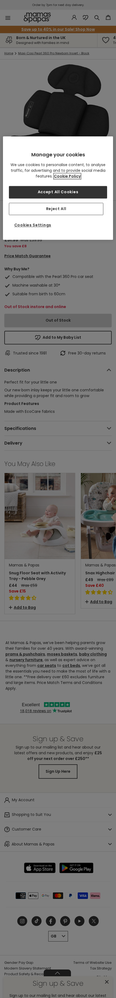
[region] (58, 188)
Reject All (56, 208)
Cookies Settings (32, 225)
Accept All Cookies (58, 192)
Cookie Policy (67, 176)
